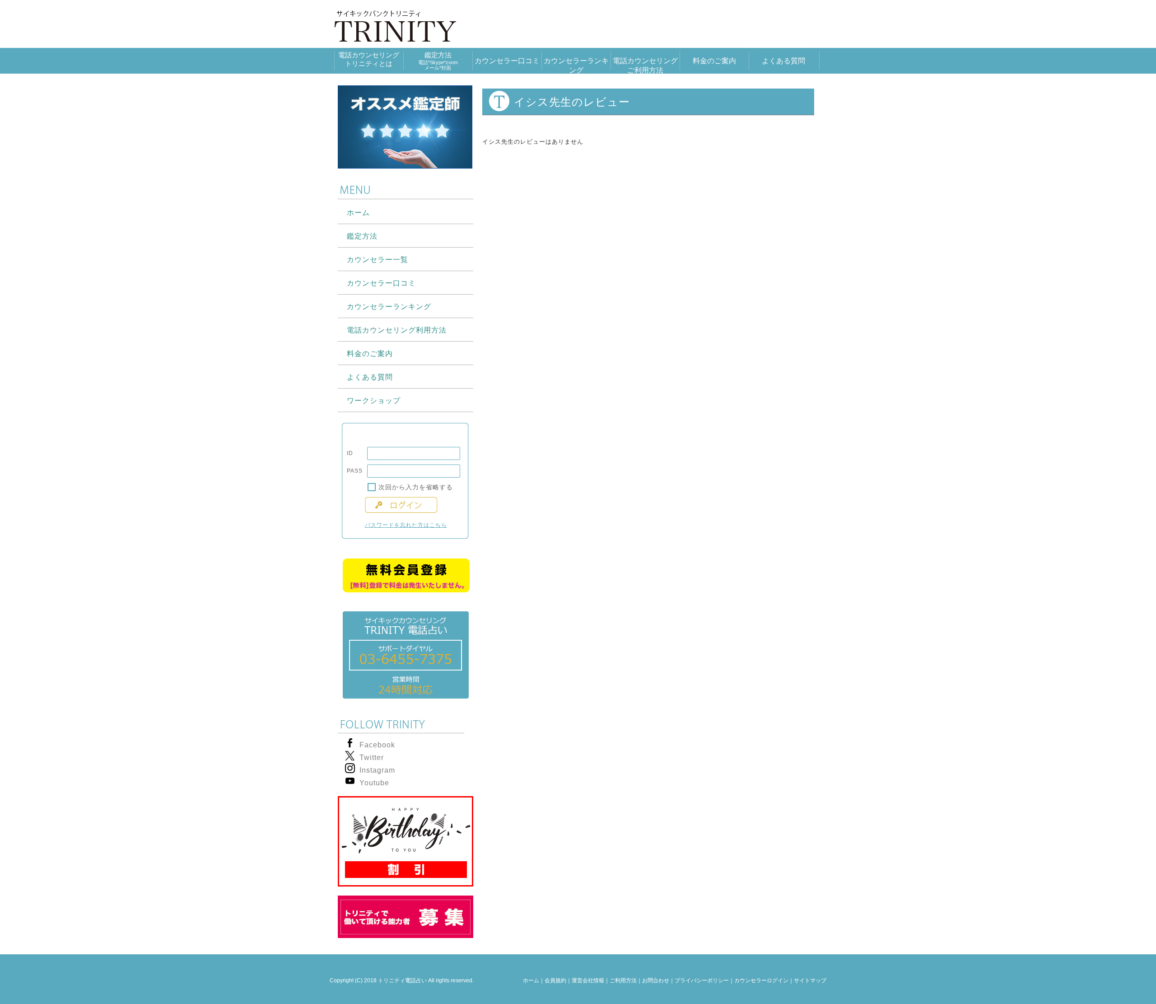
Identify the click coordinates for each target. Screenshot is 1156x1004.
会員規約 (555, 980)
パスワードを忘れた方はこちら (406, 525)
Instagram (377, 770)
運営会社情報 (588, 980)
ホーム (531, 980)
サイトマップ (810, 980)
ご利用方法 (623, 980)
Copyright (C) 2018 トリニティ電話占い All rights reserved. (402, 980)
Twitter (371, 757)
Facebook (377, 745)
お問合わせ (655, 980)
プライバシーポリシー (702, 980)
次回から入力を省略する (415, 487)
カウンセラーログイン (761, 980)
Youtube (374, 783)
